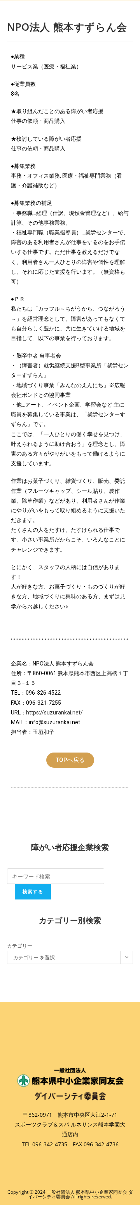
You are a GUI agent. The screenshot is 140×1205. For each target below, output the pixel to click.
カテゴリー (19, 945)
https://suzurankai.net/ (54, 712)
